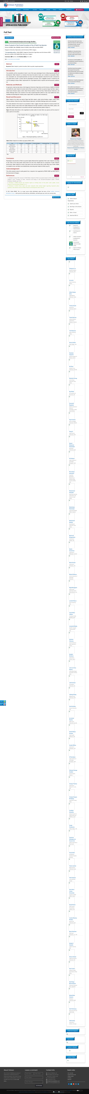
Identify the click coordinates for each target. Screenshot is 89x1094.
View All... (82, 177)
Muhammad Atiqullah (75, 139)
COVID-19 (79, 9)
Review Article (9, 37)
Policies (61, 9)
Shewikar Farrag (73, 378)
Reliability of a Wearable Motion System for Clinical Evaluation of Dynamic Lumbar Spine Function (74, 53)
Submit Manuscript (72, 1074)
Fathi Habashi (72, 877)
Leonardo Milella (73, 626)
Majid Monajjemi (73, 587)
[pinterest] (80, 1)
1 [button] (68, 175)
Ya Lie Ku (71, 280)
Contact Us (68, 9)
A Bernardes (72, 1020)
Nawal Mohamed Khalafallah (72, 445)
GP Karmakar (72, 757)
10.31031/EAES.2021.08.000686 (13, 59)
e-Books (48, 9)
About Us (18, 9)
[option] (76, 139)
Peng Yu (71, 431)
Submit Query (57, 197)
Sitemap (71, 1)
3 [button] (72, 175)
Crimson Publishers (69, 1090)
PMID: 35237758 (71, 76)
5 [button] (71, 177)
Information (26, 9)
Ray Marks (71, 391)
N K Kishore (72, 458)
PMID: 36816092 (71, 56)
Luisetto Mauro (72, 600)
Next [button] (86, 139)
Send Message (39, 1085)
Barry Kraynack (72, 931)
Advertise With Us (74, 215)
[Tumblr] (84, 1)
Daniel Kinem (72, 904)
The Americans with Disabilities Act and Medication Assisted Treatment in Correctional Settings (75, 61)
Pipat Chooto (72, 419)
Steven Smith (72, 342)
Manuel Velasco (73, 574)
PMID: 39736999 (71, 47)
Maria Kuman (72, 562)
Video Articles (71, 1076)
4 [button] (74, 175)
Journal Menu (56, 37)
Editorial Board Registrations (72, 199)
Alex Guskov (72, 968)
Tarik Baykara (72, 330)
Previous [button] (65, 139)
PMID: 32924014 (71, 83)
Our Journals (70, 1073)
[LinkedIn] (86, 1)
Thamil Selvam (72, 317)
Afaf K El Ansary (73, 1008)
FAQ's (66, 1)
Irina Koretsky (72, 706)
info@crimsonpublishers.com (53, 1081)
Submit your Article (74, 203)
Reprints (41, 9)
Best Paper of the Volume (75, 206)
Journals (35, 9)
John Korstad (72, 682)
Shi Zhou (71, 366)
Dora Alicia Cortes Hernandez (71, 891)
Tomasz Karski (72, 305)
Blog (68, 1)
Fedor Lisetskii (72, 866)
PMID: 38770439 (71, 64)
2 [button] (70, 175)
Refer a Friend (73, 212)
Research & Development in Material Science (75, 148)
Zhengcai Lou (72, 268)
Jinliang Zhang (72, 694)
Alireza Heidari (72, 956)
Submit (70, 116)
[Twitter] (82, 1)
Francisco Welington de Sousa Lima (72, 839)
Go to (57, 64)
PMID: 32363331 (71, 93)
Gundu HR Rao (72, 745)
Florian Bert (72, 852)
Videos (54, 9)
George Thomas (73, 783)
